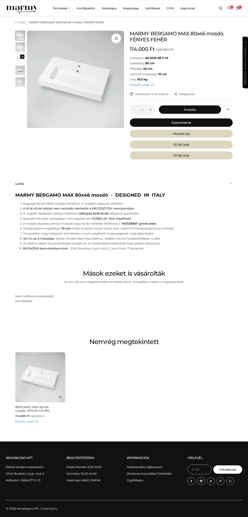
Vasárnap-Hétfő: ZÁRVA (83, 480)
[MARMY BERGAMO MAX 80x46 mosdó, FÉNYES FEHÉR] (40, 377)
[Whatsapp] (230, 481)
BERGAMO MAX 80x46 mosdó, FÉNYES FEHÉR (32, 409)
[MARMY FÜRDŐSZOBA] (21, 8)
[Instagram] (201, 481)
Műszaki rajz (181, 134)
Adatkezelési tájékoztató (144, 467)
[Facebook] (191, 481)
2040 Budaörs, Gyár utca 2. (25, 473)
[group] (75, 79)
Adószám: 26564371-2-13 (23, 480)
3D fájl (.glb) (181, 144)
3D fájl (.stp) (181, 155)
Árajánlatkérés (181, 122)
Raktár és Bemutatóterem (25, 467)
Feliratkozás (227, 469)
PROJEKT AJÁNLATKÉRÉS (245, 62)
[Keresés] (220, 8)
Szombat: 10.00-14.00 (81, 473)
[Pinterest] (220, 481)
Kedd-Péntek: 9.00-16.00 (84, 467)
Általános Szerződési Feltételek (149, 473)
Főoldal (20, 22)
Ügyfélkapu (135, 480)
